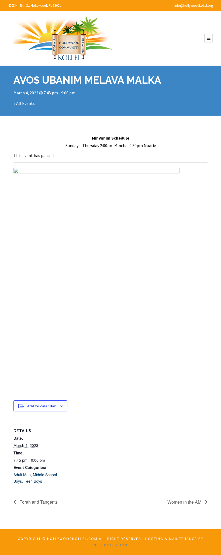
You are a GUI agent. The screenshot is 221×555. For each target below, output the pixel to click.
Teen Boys (33, 481)
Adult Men (22, 474)
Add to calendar (41, 406)
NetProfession (110, 545)
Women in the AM (184, 502)
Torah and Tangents (38, 502)
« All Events (24, 103)
